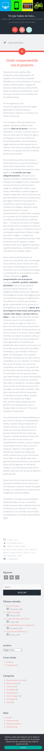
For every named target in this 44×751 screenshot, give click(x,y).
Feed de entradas (12, 720)
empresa (33, 549)
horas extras (16, 553)
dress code (23, 549)
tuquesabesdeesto (14, 543)
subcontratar (9, 556)
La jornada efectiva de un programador (20, 625)
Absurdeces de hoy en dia (15, 680)
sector (32, 553)
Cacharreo (10, 686)
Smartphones (11, 693)
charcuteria (20, 546)
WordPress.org (11, 727)
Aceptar (23, 747)
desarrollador (10, 549)
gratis (6, 553)
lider (25, 553)
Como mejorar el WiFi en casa (16, 631)
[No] (41, 742)
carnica (9, 546)
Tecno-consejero (12, 696)
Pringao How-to (12, 665)
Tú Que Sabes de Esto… (22, 16)
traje (19, 556)
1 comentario (12, 559)
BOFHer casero (11, 683)
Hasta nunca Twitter (13, 612)
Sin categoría (11, 690)
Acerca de (9, 662)
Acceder (9, 717)
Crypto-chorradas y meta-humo (17, 619)
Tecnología (10, 699)
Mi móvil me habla (12, 606)
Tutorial (9, 702)
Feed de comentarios (13, 724)
